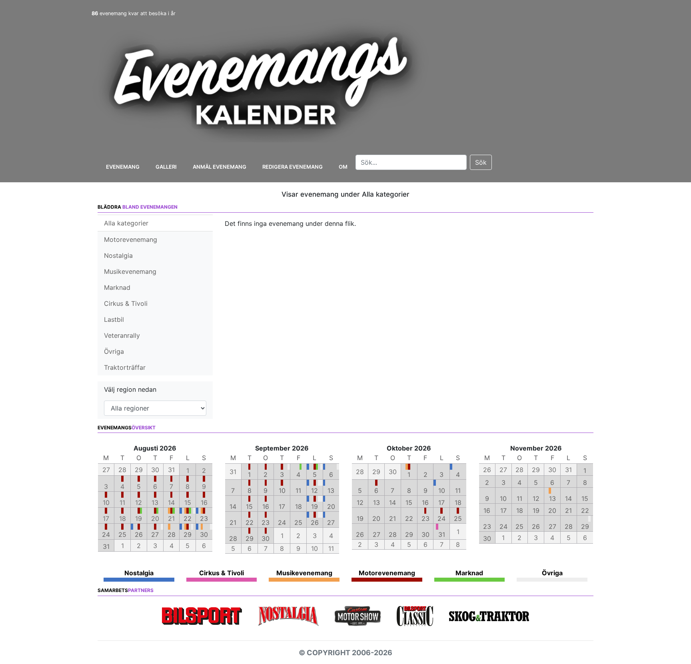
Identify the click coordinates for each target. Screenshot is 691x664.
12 (314, 491)
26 (139, 534)
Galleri (166, 167)
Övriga (114, 351)
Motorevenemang (130, 239)
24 (106, 534)
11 (298, 491)
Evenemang (123, 167)
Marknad (117, 287)
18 (298, 506)
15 (249, 506)
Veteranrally (122, 335)
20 (331, 506)
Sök (481, 162)
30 (204, 534)
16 (265, 506)
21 (233, 522)
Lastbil (114, 319)
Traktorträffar (125, 367)
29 (188, 534)
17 (282, 506)
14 (233, 506)
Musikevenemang (130, 271)
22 (188, 518)
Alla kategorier (126, 223)
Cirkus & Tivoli (126, 303)
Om (343, 167)
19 (314, 506)
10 (282, 491)
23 (204, 518)
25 (122, 534)
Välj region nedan (130, 389)
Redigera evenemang (292, 167)
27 (155, 534)
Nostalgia (118, 255)
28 (172, 534)
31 (106, 546)
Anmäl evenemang (219, 167)
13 (331, 491)
